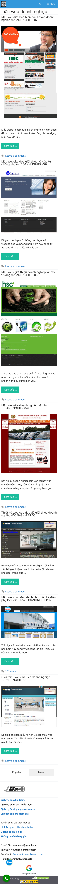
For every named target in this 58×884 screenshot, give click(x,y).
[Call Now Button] (6, 878)
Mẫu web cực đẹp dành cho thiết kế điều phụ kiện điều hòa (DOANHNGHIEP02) (28, 599)
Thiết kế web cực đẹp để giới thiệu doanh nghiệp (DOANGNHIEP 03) (29, 514)
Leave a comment (15, 155)
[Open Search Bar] (40, 4)
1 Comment (11, 671)
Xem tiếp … (10, 145)
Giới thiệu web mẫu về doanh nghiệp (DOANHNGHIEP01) (25, 678)
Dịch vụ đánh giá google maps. (18, 809)
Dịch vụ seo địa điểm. (13, 800)
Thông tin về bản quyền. (14, 836)
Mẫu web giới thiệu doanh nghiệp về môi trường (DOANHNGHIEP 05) (28, 273)
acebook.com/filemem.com (28, 854)
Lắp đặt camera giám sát (15, 813)
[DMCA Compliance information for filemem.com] (14, 791)
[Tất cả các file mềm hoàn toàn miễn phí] (3, 4)
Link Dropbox (8, 827)
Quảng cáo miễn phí (12, 831)
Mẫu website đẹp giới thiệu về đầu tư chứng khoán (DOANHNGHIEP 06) (26, 163)
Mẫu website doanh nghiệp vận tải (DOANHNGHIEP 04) (24, 407)
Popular (16, 772)
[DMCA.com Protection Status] (41, 878)
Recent (41, 772)
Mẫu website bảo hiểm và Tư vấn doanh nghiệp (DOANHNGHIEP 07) (27, 18)
